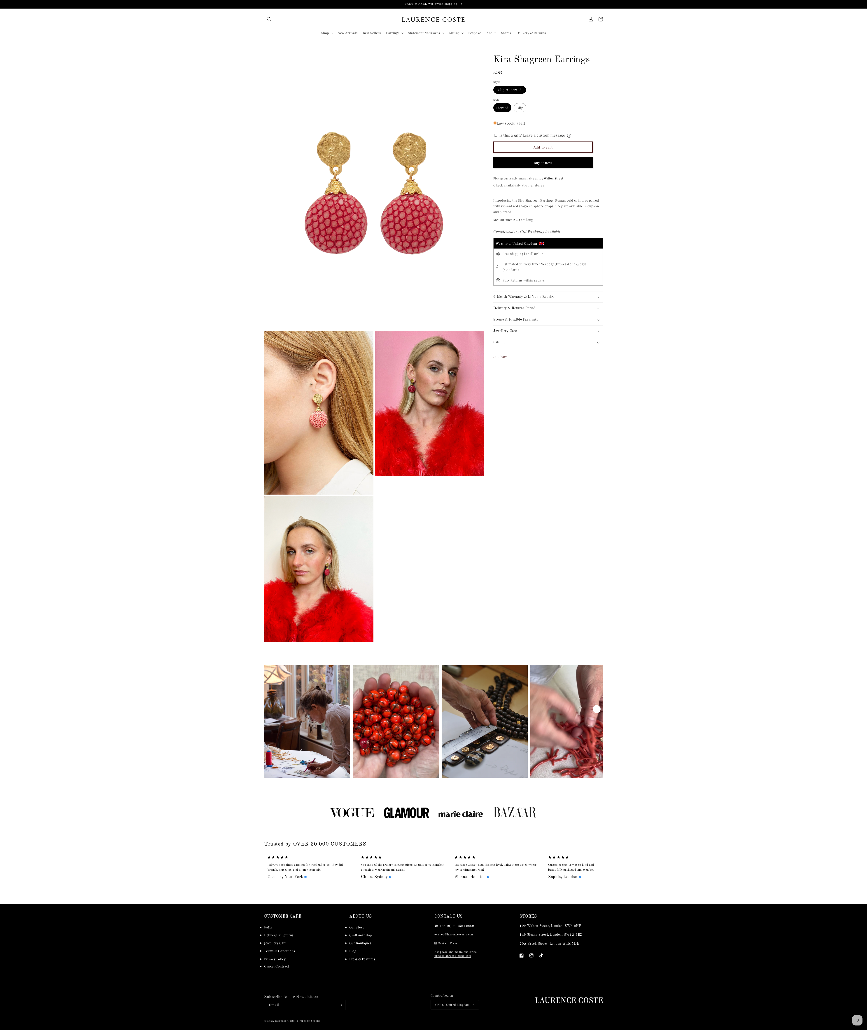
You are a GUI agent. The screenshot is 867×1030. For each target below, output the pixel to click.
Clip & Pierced (510, 90)
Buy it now (543, 162)
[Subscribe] (340, 1005)
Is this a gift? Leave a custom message (548, 134)
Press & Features (362, 959)
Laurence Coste (285, 1020)
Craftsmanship (360, 935)
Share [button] (503, 357)
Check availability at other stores (518, 185)
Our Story (356, 927)
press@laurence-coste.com (452, 955)
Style (496, 100)
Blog (352, 951)
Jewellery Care (275, 943)
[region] (433, 4)
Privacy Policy (275, 959)
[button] (269, 19)
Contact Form (447, 943)
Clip (520, 108)
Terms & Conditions (279, 951)
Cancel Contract (276, 966)
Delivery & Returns (279, 935)
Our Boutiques (360, 943)
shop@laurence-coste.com (456, 934)
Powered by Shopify (308, 1020)
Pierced (502, 108)
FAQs (268, 927)
